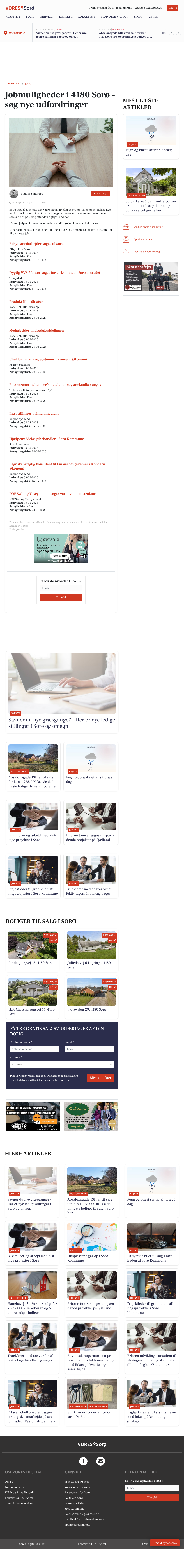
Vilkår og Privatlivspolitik (21, 1492)
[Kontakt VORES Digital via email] (100, 1461)
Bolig (30, 16)
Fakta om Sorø (74, 1498)
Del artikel (98, 193)
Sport (138, 16)
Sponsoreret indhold (77, 1525)
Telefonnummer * (21, 1042)
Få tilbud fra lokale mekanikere (84, 1519)
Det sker (65, 16)
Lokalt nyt (86, 16)
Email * (69, 1042)
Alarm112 (13, 16)
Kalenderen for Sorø (77, 1492)
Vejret (153, 16)
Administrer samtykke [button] (19, 1503)
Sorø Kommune (74, 1508)
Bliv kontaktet (100, 1077)
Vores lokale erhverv (77, 1487)
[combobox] (12, 1064)
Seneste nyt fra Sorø (77, 1482)
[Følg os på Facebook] (83, 1461)
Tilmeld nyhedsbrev (164, 1543)
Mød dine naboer (114, 16)
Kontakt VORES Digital (19, 1498)
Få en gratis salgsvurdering (82, 1514)
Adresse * (16, 1057)
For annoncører (14, 1487)
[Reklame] (61, 548)
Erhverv (46, 16)
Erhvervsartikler (75, 1503)
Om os (9, 1482)
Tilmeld (173, 8)
